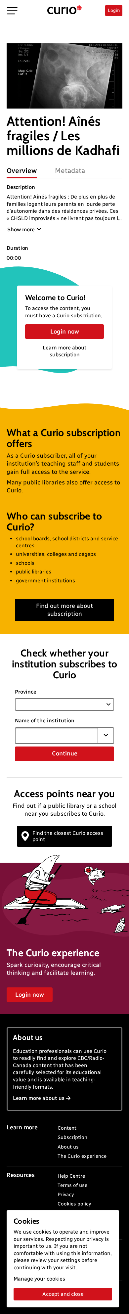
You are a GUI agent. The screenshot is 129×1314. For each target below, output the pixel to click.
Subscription (72, 1137)
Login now (64, 331)
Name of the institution (44, 720)
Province (25, 692)
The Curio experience (82, 1156)
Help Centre (71, 1176)
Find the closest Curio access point (67, 836)
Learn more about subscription (64, 351)
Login (114, 10)
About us (68, 1147)
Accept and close (63, 1294)
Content (67, 1128)
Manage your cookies (39, 1279)
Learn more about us (38, 1098)
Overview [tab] (22, 170)
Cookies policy (74, 1204)
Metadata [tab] (70, 170)
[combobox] (56, 735)
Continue (64, 753)
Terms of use (72, 1185)
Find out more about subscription (64, 609)
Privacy (66, 1195)
